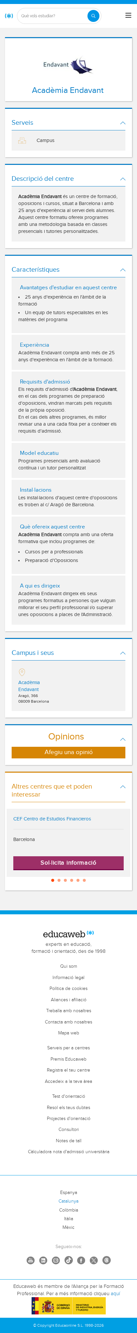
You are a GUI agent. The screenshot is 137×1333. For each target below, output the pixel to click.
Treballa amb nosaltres (68, 1011)
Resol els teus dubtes (68, 1107)
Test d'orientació (68, 1096)
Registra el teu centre (68, 1070)
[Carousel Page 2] (59, 880)
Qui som (68, 966)
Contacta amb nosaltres (68, 1022)
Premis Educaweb (68, 1059)
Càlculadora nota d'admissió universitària (68, 1152)
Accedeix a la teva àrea (68, 1081)
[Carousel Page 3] (65, 880)
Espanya (68, 1192)
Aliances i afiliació (68, 1000)
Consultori (69, 1129)
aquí (115, 1294)
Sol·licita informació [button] (68, 862)
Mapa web (68, 1033)
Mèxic (68, 1227)
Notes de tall (68, 1141)
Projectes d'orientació (68, 1118)
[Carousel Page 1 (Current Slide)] (52, 880)
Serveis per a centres (68, 1048)
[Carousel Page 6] (84, 880)
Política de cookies (68, 988)
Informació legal (68, 977)
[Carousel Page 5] (77, 880)
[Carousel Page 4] (71, 880)
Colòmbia (68, 1210)
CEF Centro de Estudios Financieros (52, 819)
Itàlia (68, 1219)
